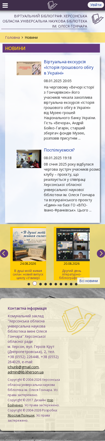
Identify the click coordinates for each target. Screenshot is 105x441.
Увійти (95, 4)
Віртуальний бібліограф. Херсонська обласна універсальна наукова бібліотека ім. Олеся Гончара (45, 21)
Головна (12, 37)
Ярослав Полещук (21, 415)
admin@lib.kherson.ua (26, 372)
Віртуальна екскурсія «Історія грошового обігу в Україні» (69, 67)
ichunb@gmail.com (23, 366)
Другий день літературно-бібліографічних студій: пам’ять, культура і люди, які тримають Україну (71, 270)
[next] (101, 253)
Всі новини (88, 280)
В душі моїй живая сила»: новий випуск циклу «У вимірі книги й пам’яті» (28, 270)
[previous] (4, 253)
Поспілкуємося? (59, 150)
